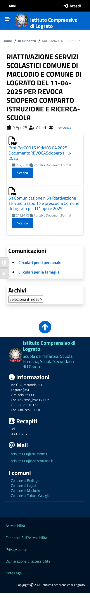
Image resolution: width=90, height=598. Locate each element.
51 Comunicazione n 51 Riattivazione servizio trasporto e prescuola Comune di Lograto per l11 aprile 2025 (44, 203)
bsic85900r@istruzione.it (29, 453)
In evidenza (27, 41)
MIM (12, 5)
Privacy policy (16, 549)
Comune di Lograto (24, 485)
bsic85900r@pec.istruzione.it (32, 460)
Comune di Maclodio (25, 490)
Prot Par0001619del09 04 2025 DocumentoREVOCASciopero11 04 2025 (41, 152)
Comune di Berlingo (25, 480)
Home (7, 41)
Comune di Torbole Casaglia (30, 495)
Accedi (75, 6)
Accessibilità (15, 526)
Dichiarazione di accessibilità (28, 561)
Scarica (22, 172)
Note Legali (14, 573)
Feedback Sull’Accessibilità (26, 538)
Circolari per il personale (39, 262)
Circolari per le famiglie (39, 272)
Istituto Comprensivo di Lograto (54, 23)
